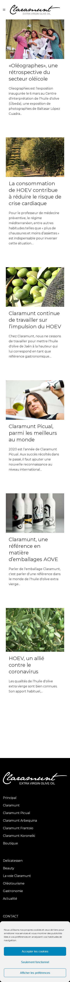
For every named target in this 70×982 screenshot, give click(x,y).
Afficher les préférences (35, 972)
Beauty (8, 868)
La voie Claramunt (17, 876)
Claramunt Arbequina (20, 820)
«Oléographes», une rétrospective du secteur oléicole (33, 72)
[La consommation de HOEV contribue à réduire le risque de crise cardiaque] (35, 157)
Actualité (10, 898)
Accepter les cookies (35, 951)
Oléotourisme (13, 883)
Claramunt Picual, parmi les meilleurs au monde (33, 433)
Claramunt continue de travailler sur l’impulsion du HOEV (35, 320)
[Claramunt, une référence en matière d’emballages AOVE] (35, 513)
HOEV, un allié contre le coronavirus (26, 665)
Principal (10, 798)
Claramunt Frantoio (18, 828)
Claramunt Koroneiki (19, 836)
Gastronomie (13, 891)
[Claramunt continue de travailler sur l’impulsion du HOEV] (35, 287)
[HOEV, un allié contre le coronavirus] (35, 630)
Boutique (10, 843)
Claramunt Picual (16, 813)
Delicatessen (13, 861)
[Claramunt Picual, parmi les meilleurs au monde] (35, 400)
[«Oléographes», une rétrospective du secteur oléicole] (35, 39)
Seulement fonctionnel (35, 962)
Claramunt (11, 805)
